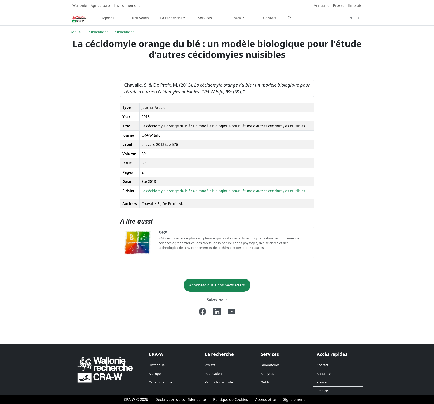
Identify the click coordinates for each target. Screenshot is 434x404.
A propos (155, 373)
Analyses (267, 373)
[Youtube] (231, 311)
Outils (265, 382)
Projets (210, 365)
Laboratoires (270, 365)
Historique (157, 365)
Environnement (126, 5)
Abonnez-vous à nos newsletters (217, 285)
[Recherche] (302, 17)
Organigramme (160, 382)
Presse (338, 5)
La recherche (171, 17)
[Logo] (105, 369)
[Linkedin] (217, 311)
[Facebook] (202, 311)
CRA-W (236, 17)
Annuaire (321, 5)
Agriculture (100, 5)
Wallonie (79, 5)
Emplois (355, 5)
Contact (269, 17)
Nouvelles (140, 17)
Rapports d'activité (219, 382)
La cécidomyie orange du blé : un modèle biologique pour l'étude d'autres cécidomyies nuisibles (223, 190)
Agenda (108, 17)
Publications (97, 31)
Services (205, 17)
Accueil (77, 31)
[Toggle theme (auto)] (358, 18)
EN (349, 17)
